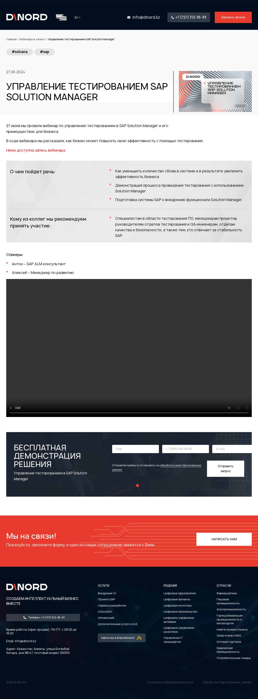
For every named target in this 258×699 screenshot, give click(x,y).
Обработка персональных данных (227, 682)
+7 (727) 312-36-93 (190, 17)
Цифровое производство (180, 611)
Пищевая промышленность (228, 601)
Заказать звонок (233, 17)
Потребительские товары (234, 658)
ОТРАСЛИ (224, 586)
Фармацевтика (227, 593)
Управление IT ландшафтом (173, 640)
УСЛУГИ (103, 586)
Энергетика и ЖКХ (229, 635)
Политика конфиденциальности (170, 682)
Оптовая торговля (229, 642)
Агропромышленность (231, 609)
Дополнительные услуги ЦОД (117, 624)
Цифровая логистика (178, 605)
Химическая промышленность (228, 650)
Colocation (105, 611)
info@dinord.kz (146, 17)
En (76, 17)
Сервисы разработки (112, 605)
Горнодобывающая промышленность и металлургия (230, 619)
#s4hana (20, 51)
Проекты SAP (106, 599)
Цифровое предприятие (180, 593)
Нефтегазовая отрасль (232, 629)
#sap (44, 51)
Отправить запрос (225, 468)
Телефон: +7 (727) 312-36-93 (46, 617)
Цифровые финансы (177, 599)
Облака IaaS (106, 618)
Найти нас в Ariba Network (118, 638)
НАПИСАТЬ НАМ (224, 539)
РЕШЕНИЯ (170, 586)
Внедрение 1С (107, 593)
